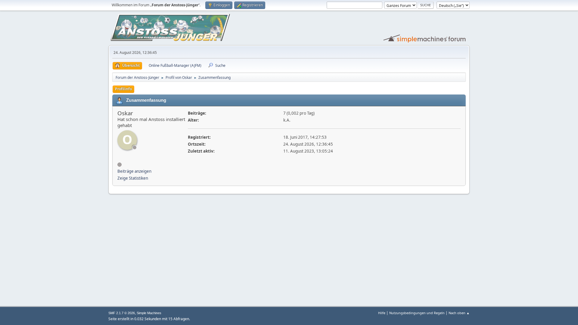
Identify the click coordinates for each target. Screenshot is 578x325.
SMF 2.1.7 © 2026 (121, 313)
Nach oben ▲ (459, 313)
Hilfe (381, 313)
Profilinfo (123, 88)
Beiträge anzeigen (134, 171)
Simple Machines (149, 313)
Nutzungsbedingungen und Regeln (417, 313)
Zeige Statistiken (132, 178)
